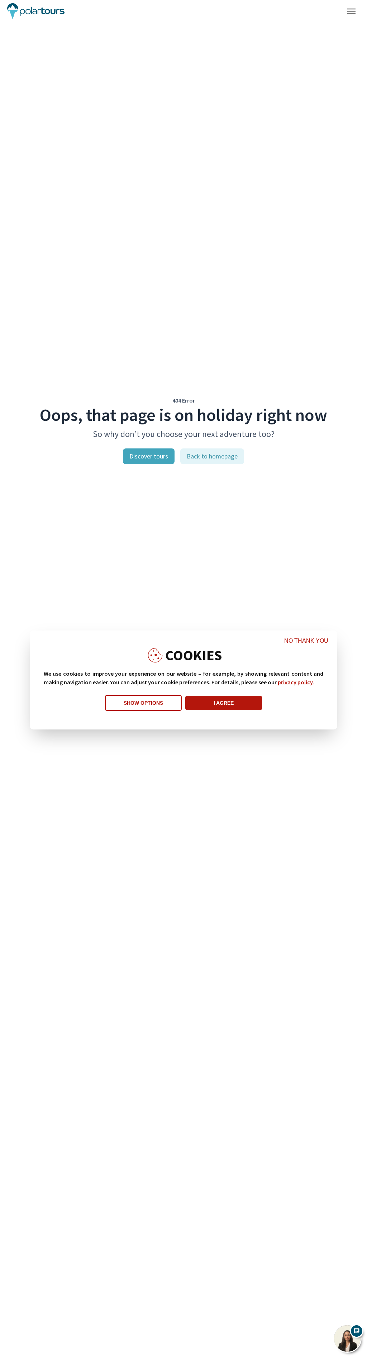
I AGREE (224, 703)
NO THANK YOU (306, 641)
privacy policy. (296, 682)
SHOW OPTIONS (143, 703)
